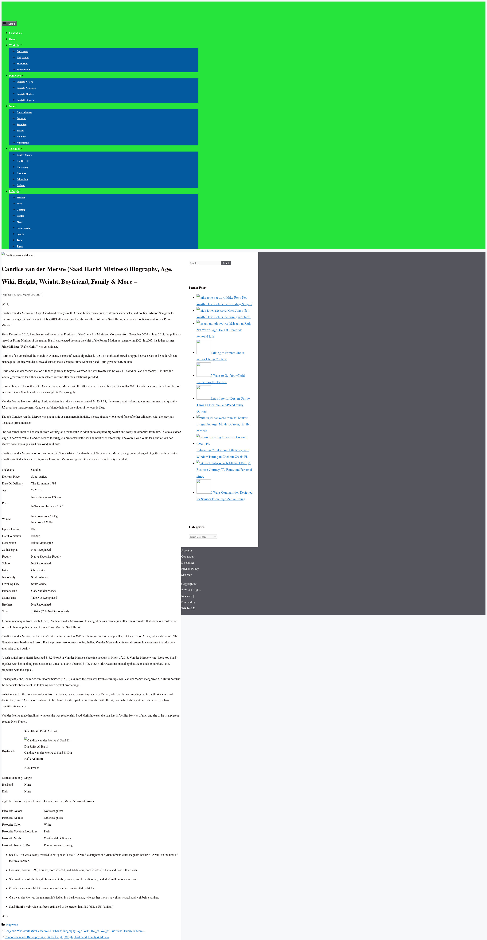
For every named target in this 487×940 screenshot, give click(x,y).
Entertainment (24, 112)
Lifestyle (14, 191)
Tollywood (22, 63)
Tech (19, 240)
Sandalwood (23, 69)
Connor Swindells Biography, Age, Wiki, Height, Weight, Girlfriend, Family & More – (57, 937)
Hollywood (23, 57)
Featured (21, 118)
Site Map (186, 575)
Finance (21, 197)
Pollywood (15, 75)
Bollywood (22, 51)
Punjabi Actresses (26, 87)
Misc (19, 221)
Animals (21, 136)
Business (21, 173)
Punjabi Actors (25, 81)
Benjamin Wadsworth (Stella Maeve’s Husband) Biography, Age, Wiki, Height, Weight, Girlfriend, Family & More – (75, 931)
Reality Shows (24, 154)
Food (19, 203)
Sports (20, 234)
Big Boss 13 (23, 161)
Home (12, 39)
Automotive (23, 142)
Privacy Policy (190, 569)
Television (14, 149)
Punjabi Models (25, 94)
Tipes (20, 246)
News (12, 106)
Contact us (15, 33)
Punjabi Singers (25, 100)
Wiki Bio (14, 45)
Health (20, 215)
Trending (22, 124)
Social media (24, 228)
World (20, 130)
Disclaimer (187, 562)
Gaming (21, 209)
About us (186, 550)
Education (22, 179)
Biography (22, 167)
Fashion (21, 185)
